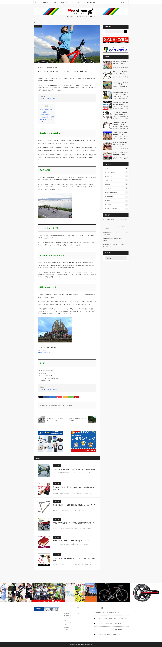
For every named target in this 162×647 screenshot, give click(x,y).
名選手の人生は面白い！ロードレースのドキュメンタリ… (120, 93)
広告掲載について (67, 627)
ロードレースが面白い (116, 172)
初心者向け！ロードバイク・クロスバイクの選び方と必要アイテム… (111, 629)
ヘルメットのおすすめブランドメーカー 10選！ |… (120, 83)
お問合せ (66, 624)
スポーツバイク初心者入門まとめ (48, 98)
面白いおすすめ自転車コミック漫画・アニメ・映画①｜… (120, 62)
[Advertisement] (116, 288)
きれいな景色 (42, 112)
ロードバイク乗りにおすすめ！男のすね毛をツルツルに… (120, 133)
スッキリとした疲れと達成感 (46, 117)
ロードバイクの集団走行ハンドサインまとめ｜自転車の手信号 (74, 469)
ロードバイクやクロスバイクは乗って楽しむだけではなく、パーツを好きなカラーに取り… (120, 78)
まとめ (41, 121)
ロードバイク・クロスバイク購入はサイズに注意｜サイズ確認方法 (74, 560)
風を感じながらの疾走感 (45, 109)
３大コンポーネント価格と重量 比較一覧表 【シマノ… (120, 103)
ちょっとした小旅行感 (45, 114)
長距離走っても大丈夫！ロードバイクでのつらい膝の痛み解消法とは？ (74, 488)
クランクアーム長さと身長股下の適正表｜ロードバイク (108, 623)
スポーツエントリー (43, 350)
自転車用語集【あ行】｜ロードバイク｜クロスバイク (71, 540)
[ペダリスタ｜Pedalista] (81, 14)
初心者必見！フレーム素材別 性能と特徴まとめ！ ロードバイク (74, 506)
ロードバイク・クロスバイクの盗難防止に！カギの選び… (120, 123)
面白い (68, 405)
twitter (78, 613)
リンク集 (66, 629)
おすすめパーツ (116, 180)
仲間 (71, 405)
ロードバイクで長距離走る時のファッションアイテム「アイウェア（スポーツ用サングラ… (120, 148)
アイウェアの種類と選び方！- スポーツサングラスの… (120, 143)
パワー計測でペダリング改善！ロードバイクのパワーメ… (120, 113)
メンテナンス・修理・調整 (116, 192)
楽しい (64, 405)
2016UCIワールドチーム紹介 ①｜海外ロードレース (107, 612)
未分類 (116, 168)
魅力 (61, 405)
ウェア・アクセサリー (116, 188)
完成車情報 (116, 184)
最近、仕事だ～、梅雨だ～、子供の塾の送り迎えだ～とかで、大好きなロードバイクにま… (120, 159)
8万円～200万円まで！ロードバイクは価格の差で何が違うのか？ (73, 524)
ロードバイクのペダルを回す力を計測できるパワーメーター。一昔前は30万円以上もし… (120, 118)
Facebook (79, 610)
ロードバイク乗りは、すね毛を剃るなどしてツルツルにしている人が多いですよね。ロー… (120, 138)
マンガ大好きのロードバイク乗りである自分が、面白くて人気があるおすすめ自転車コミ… (120, 67)
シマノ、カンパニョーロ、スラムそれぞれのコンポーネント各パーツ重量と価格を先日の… (120, 108)
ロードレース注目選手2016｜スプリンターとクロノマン (108, 634)
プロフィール (121, 2)
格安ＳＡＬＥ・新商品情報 (60, 2)
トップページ (67, 610)
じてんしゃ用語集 (67, 622)
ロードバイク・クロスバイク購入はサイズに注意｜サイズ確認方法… (111, 618)
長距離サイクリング (55, 405)
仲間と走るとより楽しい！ (46, 119)
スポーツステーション (44, 352)
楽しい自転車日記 (91, 2)
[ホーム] (35, 2)
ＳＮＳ (105, 2)
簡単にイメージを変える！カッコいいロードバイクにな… (120, 72)
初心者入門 (45, 2)
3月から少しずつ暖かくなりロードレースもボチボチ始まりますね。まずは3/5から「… (120, 98)
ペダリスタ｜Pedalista (79, 644)
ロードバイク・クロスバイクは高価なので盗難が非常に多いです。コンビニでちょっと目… (120, 128)
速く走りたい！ (116, 176)
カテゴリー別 (75, 2)
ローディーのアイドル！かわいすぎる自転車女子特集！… (120, 153)
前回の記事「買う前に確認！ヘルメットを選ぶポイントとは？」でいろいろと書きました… (120, 88)
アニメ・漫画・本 (116, 196)
